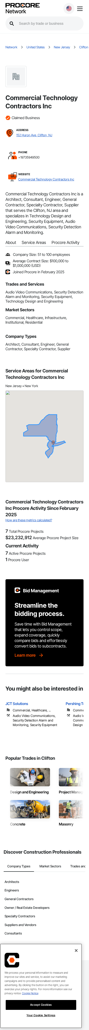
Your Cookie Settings (40, 1015)
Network (15, 11)
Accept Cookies (41, 1004)
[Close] (76, 950)
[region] (41, 986)
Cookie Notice (30, 993)
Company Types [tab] (18, 866)
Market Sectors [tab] (50, 866)
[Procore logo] (22, 5)
